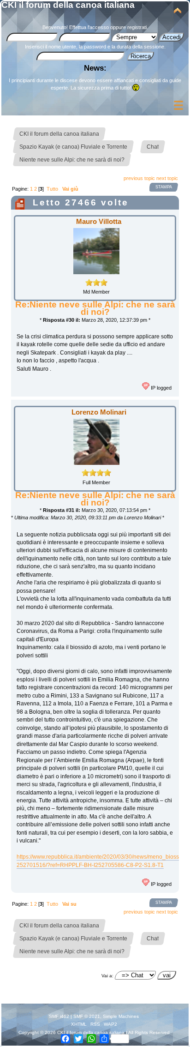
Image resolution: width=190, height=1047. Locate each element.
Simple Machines (121, 1016)
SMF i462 (59, 1016)
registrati (137, 27)
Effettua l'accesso (89, 27)
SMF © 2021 (86, 1016)
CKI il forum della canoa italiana (68, 5)
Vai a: (107, 975)
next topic (167, 178)
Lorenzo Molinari (98, 412)
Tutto (52, 189)
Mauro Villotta (98, 221)
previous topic (139, 178)
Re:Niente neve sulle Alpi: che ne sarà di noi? (95, 308)
